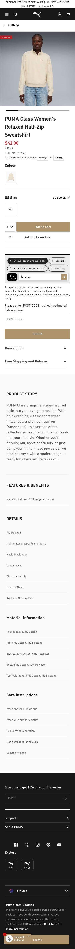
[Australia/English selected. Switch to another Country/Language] (37, 891)
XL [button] (10, 208)
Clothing (13, 25)
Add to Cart (43, 227)
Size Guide (59, 197)
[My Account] (59, 14)
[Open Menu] (8, 14)
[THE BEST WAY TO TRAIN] (27, 865)
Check (37, 334)
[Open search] (15, 14)
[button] (8, 14)
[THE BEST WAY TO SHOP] (11, 865)
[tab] (12, 110)
